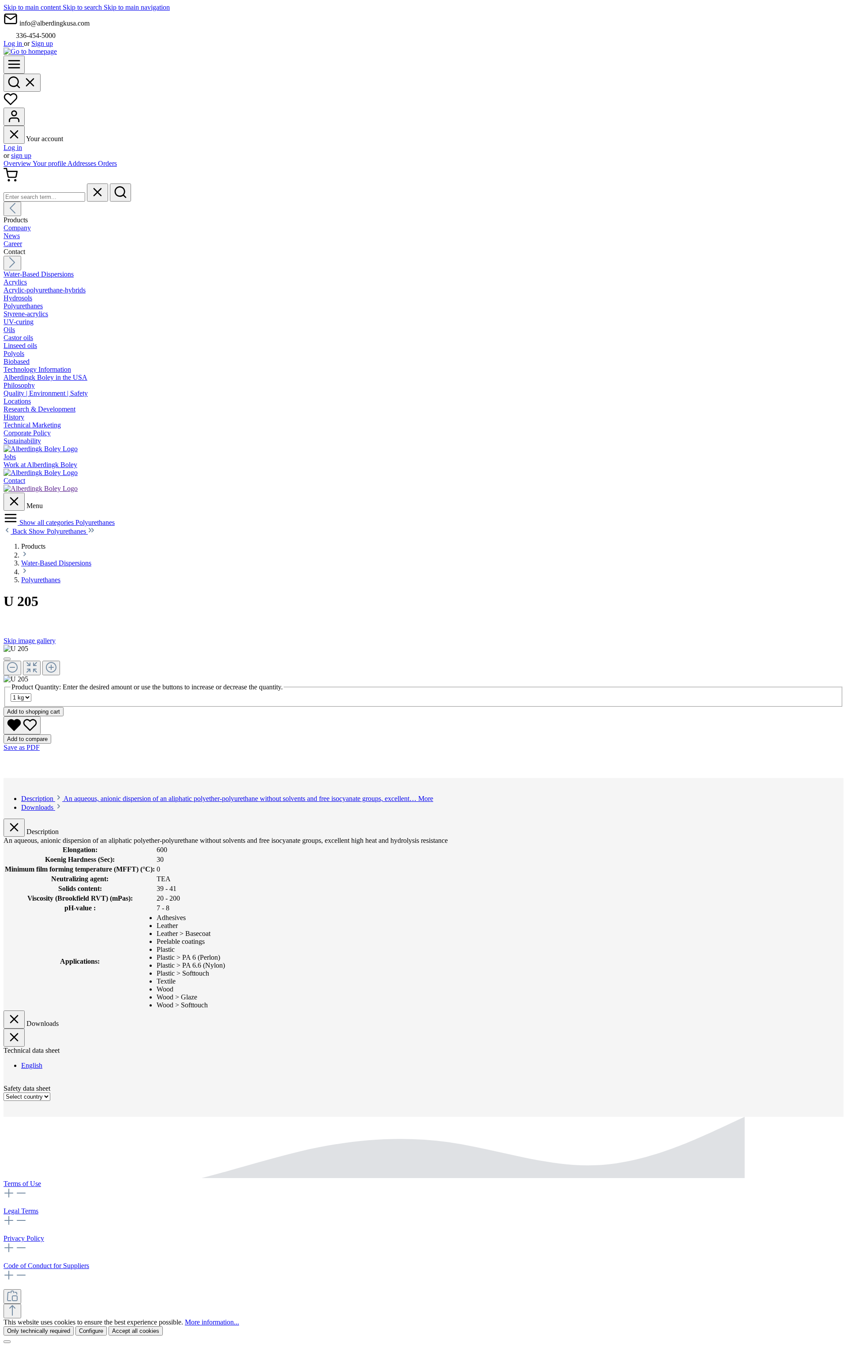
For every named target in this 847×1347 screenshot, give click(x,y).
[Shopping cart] (11, 179)
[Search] (22, 83)
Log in (14, 43)
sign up (21, 155)
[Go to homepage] (30, 51)
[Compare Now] (12, 1296)
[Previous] (12, 209)
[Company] (41, 449)
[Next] (12, 263)
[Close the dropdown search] (97, 192)
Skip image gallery (30, 640)
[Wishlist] (11, 103)
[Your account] (14, 117)
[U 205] (16, 649)
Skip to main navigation (137, 7)
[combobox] (44, 197)
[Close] (7, 659)
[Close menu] (14, 135)
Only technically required (38, 1331)
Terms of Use (22, 1183)
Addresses (82, 163)
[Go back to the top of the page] (12, 1311)
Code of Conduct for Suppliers (46, 1265)
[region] (423, 664)
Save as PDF (22, 747)
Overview (18, 163)
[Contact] (41, 488)
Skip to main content (33, 7)
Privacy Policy (24, 1238)
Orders (107, 163)
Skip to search (83, 7)
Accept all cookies (135, 1331)
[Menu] (14, 65)
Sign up (42, 43)
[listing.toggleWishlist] (22, 725)
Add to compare (27, 739)
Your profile (50, 163)
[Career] (41, 472)
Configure (91, 1331)
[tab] (227, 798)
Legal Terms (21, 1211)
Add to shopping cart (33, 711)
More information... (212, 1322)
